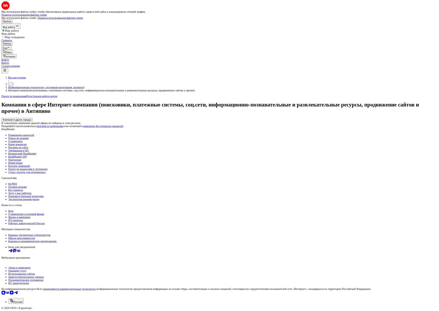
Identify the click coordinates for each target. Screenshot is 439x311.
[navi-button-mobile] (4, 70)
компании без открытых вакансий (103, 126)
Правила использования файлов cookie (60, 17)
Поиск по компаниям (13, 96)
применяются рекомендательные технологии (69, 288)
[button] (5, 59)
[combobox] (16, 301)
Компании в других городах (17, 119)
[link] (7, 52)
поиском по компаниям (49, 126)
